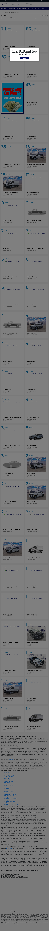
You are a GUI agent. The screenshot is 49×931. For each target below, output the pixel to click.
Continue (24, 58)
